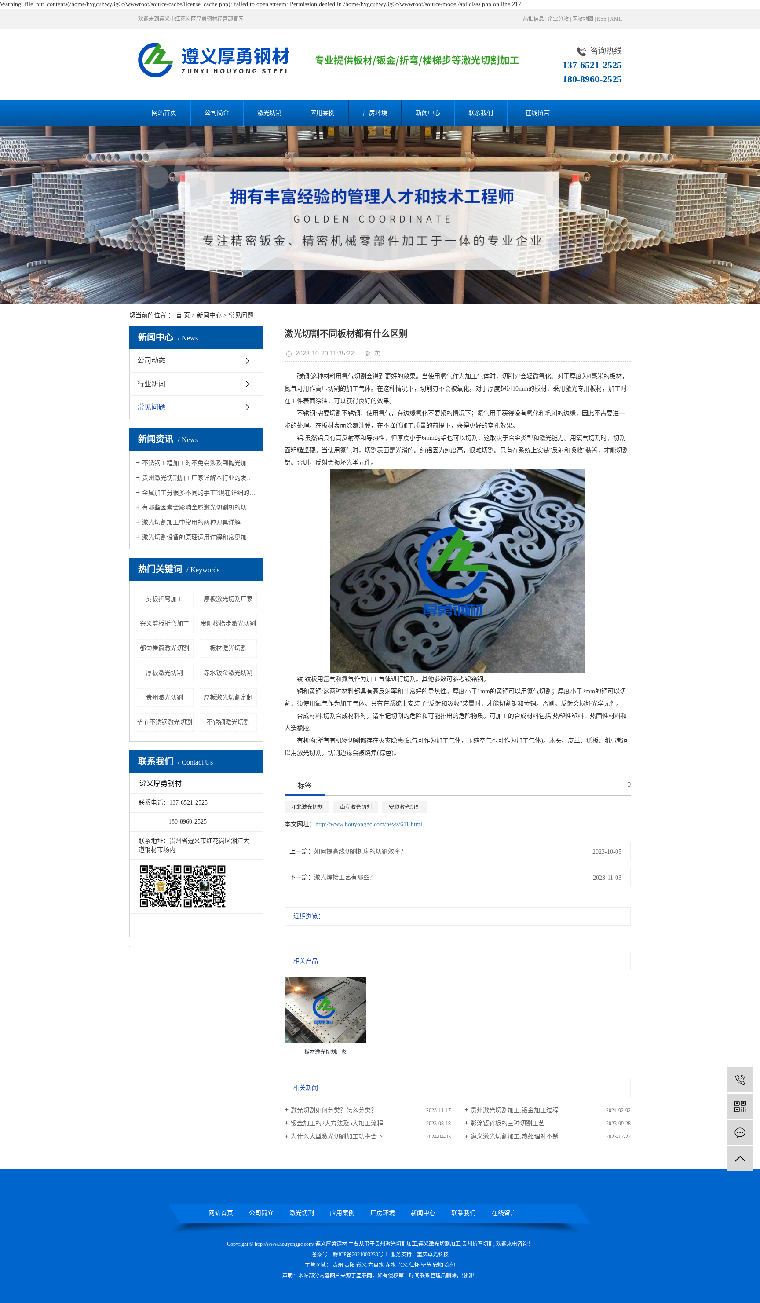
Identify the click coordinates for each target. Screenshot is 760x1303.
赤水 (390, 1265)
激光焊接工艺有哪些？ (345, 877)
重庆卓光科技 (433, 1255)
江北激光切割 (307, 807)
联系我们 (480, 113)
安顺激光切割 (404, 807)
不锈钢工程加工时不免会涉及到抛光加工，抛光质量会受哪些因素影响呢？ (199, 463)
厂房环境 (375, 113)
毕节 (426, 1265)
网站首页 (164, 113)
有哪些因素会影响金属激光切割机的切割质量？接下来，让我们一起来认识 (199, 507)
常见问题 (241, 315)
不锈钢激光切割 (228, 722)
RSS (602, 19)
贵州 (337, 1265)
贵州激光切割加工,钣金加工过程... (517, 1110)
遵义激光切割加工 (439, 1244)
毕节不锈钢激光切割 (164, 722)
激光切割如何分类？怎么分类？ (334, 1110)
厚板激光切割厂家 (228, 599)
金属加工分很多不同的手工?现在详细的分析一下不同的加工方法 (199, 493)
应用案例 (322, 113)
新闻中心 (428, 113)
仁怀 (414, 1265)
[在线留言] (740, 1132)
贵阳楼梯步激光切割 (228, 623)
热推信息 (533, 19)
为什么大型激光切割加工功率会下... (339, 1136)
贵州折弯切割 (477, 1244)
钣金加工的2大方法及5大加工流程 (337, 1123)
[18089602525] (740, 1079)
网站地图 (582, 19)
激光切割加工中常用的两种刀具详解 (191, 522)
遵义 (361, 1265)
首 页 (183, 315)
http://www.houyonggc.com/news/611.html (368, 824)
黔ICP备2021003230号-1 (360, 1255)
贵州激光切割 (164, 697)
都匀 (450, 1265)
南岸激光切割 (356, 807)
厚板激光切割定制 (228, 697)
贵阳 (349, 1265)
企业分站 (558, 19)
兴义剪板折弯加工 (164, 623)
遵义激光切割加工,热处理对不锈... (517, 1136)
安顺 (438, 1265)
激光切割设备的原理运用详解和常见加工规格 (199, 537)
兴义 (402, 1265)
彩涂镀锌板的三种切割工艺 (507, 1123)
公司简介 (217, 113)
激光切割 (269, 113)
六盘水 (376, 1265)
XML (616, 19)
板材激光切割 (228, 648)
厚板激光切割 (164, 673)
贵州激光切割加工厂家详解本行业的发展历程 (199, 478)
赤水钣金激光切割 (228, 673)
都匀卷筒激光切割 (164, 648)
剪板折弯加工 (164, 599)
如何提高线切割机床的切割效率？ (360, 851)
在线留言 (537, 113)
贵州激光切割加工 (396, 1244)
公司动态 (151, 360)
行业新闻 (151, 384)
